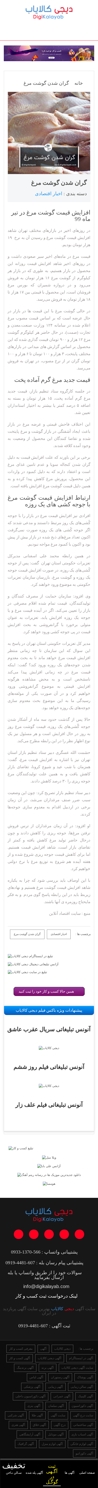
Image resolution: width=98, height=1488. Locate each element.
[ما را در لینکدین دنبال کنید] (79, 1234)
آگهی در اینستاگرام (81, 1358)
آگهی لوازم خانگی (81, 1444)
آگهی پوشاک (85, 1377)
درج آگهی (60, 1425)
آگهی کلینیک (85, 1396)
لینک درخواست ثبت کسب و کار (46, 1296)
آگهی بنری (33, 1406)
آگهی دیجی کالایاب (49, 1358)
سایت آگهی (58, 1415)
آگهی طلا (37, 1415)
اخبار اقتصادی (59, 934)
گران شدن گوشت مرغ (27, 934)
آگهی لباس (36, 1377)
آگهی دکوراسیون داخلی (30, 1396)
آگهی (43, 1348)
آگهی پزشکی (32, 1386)
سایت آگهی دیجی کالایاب (77, 1367)
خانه (78, 83)
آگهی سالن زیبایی (82, 1386)
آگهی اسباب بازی (82, 1434)
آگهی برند (47, 1367)
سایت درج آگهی (83, 1415)
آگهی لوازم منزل (52, 1444)
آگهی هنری (18, 1425)
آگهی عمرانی (61, 1396)
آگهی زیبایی (55, 1386)
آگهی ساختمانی (83, 1425)
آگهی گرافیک (26, 1444)
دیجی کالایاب (62, 1348)
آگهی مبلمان (56, 1406)
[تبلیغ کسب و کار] (21, 1148)
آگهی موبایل (56, 1434)
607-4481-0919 (20, 1262)
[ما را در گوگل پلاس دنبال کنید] (34, 1234)
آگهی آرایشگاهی (29, 1434)
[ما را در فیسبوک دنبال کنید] (18, 1234)
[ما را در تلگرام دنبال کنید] (64, 1234)
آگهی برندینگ (25, 1367)
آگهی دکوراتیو (84, 1453)
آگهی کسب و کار (19, 1358)
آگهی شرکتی (16, 1415)
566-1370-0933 (25, 1251)
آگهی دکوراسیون (82, 1406)
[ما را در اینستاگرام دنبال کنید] (49, 1234)
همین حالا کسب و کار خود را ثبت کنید (48, 991)
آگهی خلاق (39, 1425)
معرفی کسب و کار (21, 1348)
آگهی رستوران (60, 1377)
